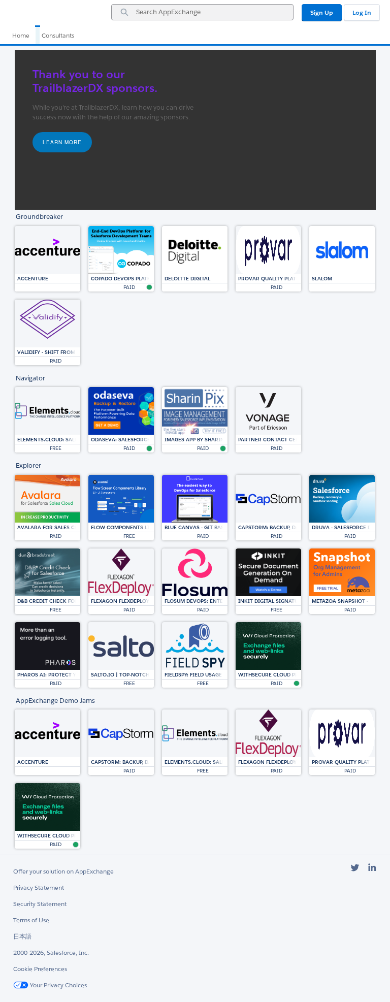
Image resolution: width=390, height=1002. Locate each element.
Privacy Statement (38, 887)
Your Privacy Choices (57, 985)
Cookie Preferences (40, 968)
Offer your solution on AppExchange (63, 871)
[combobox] (202, 12)
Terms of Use (31, 920)
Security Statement (40, 903)
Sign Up (321, 12)
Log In (361, 12)
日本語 (22, 936)
